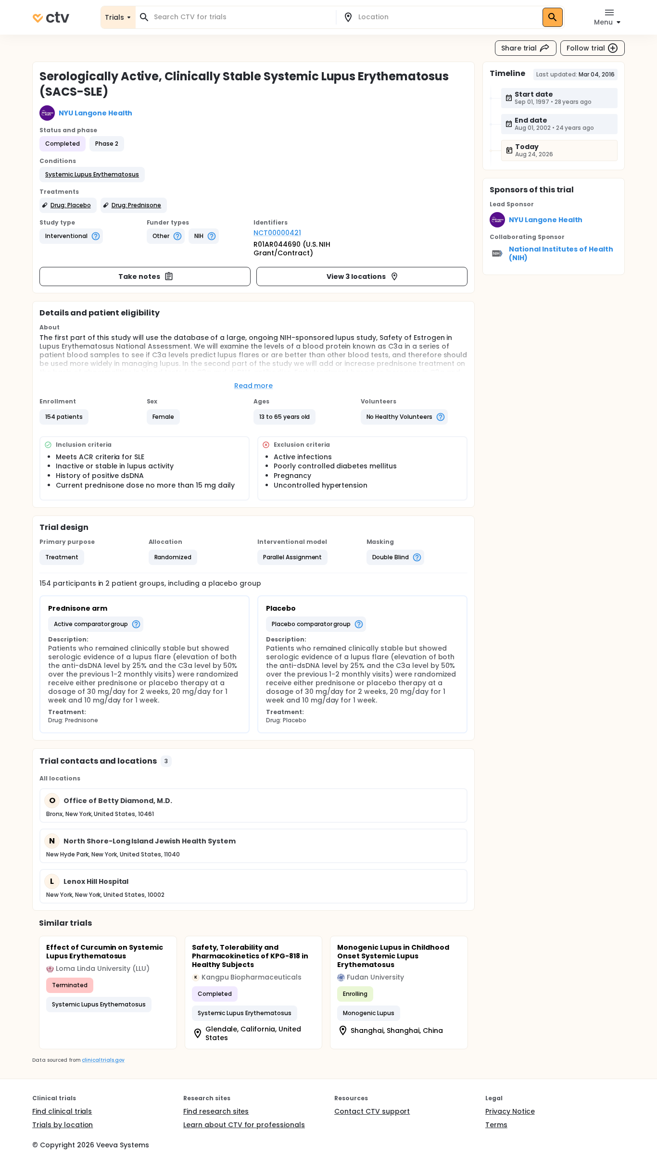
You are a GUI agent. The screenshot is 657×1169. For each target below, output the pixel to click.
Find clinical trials (62, 1111)
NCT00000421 (277, 232)
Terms (496, 1124)
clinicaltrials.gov (103, 1060)
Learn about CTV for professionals (244, 1124)
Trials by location (62, 1124)
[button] (92, 174)
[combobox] (241, 17)
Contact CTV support (372, 1111)
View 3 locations (356, 276)
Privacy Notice (510, 1111)
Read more (253, 385)
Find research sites (216, 1111)
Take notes (139, 276)
